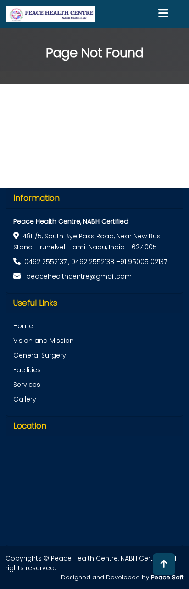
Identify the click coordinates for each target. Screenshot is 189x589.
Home (23, 325)
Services (26, 384)
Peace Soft (167, 577)
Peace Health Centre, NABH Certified (70, 221)
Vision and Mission (43, 340)
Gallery (24, 399)
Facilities (27, 369)
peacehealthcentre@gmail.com (78, 276)
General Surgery (39, 355)
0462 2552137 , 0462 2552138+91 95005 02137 (95, 261)
